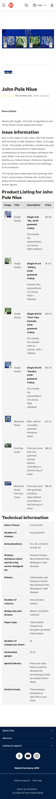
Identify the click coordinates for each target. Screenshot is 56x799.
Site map (37, 780)
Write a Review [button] (41, 95)
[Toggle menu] (3, 5)
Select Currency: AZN (27, 768)
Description (9, 111)
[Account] (52, 5)
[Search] (26, 5)
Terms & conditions (27, 789)
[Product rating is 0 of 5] (8, 96)
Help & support (22, 780)
